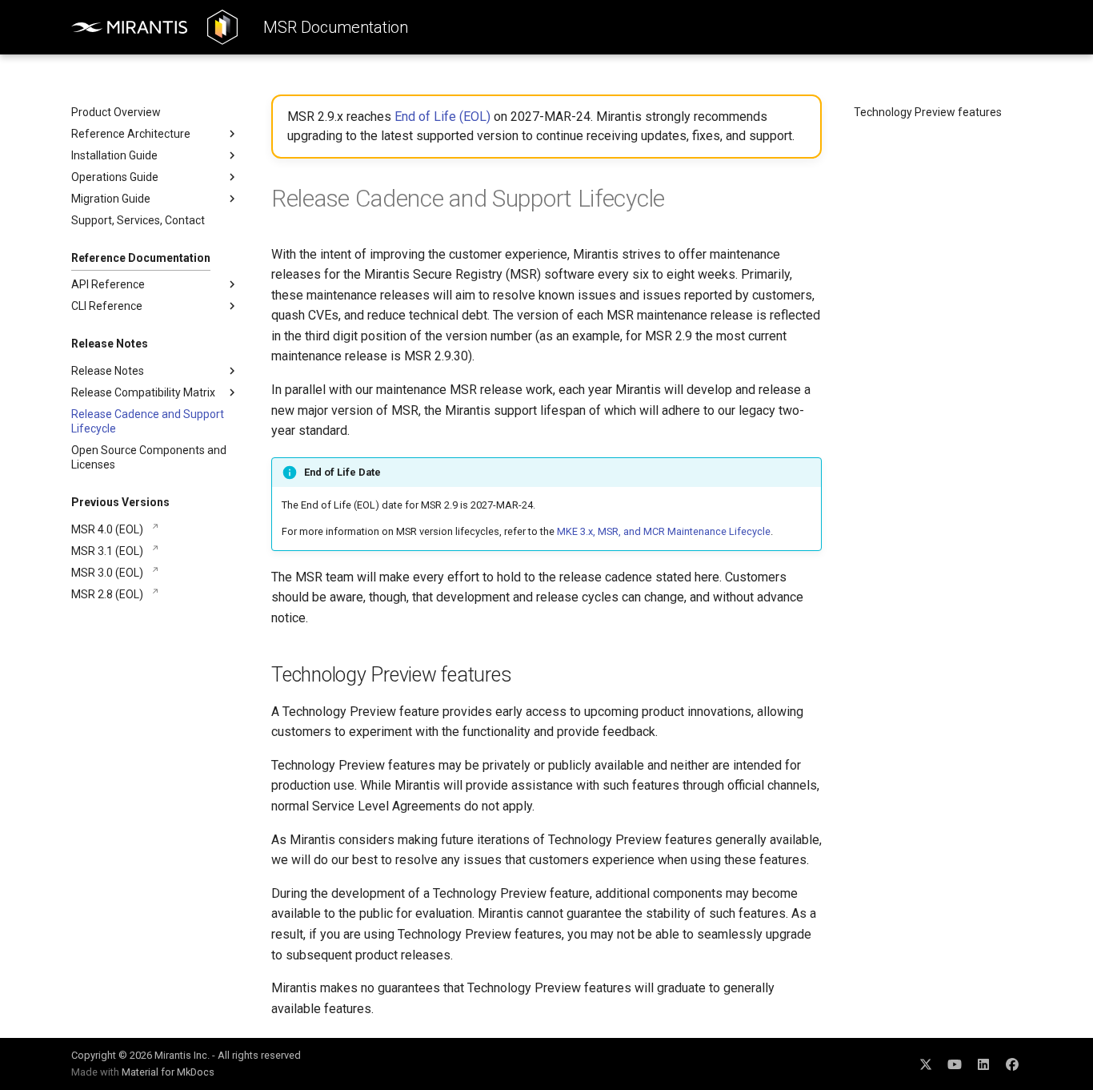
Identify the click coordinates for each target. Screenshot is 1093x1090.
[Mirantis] (129, 27)
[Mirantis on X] (926, 1063)
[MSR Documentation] (222, 27)
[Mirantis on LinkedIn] (983, 1063)
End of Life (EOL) (442, 116)
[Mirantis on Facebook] (1012, 1063)
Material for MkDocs (168, 1072)
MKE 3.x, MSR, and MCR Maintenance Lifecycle (664, 531)
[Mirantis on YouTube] (954, 1063)
